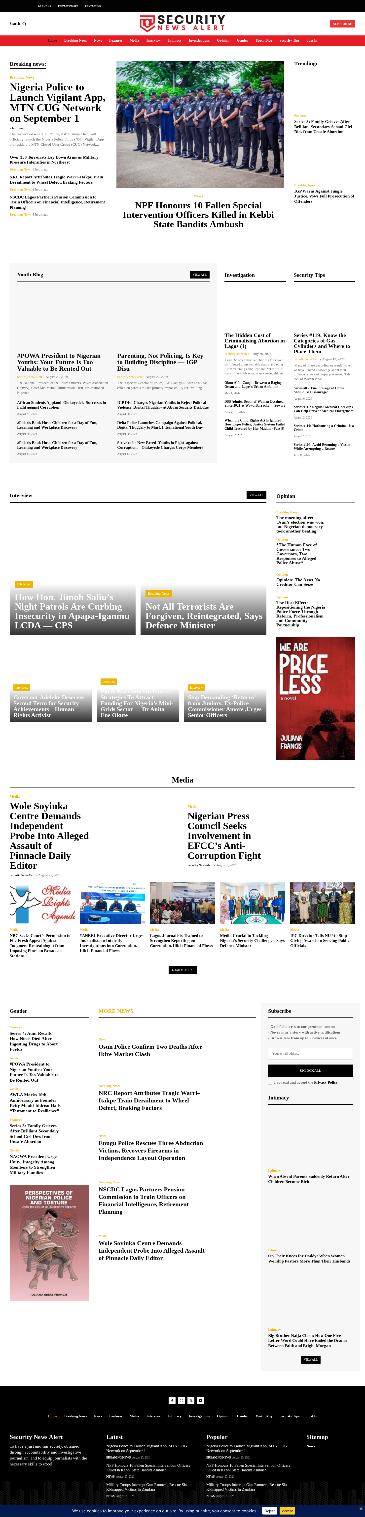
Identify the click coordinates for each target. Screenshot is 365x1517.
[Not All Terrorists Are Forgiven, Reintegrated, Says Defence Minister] (203, 572)
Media (15, 797)
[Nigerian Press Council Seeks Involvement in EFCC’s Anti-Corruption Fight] (313, 835)
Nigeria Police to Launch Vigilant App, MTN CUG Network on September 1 (58, 102)
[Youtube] (200, 1400)
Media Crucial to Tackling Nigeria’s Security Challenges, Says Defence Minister (252, 940)
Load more (181, 969)
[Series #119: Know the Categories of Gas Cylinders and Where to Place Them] (324, 308)
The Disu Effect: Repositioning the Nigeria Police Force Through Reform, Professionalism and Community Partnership (300, 613)
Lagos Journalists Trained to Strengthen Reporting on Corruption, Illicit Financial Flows (181, 940)
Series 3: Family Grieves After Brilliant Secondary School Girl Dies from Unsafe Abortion (323, 126)
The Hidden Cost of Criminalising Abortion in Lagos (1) (254, 340)
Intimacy (274, 1170)
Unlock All (310, 1070)
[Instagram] (181, 1400)
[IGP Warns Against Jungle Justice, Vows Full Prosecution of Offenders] (324, 160)
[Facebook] (172, 1400)
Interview (24, 584)
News (198, 196)
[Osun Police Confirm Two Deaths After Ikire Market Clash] (232, 1047)
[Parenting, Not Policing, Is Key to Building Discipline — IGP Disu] (163, 317)
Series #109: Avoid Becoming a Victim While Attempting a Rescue (322, 447)
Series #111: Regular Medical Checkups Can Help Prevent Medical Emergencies (323, 409)
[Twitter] (190, 1400)
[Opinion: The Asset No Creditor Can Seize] (343, 579)
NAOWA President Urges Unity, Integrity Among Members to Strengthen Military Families (34, 1164)
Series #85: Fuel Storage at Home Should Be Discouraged (319, 390)
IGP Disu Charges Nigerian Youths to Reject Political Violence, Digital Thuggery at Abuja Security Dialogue (163, 404)
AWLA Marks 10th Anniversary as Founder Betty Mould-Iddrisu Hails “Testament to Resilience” (35, 1102)
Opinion (282, 539)
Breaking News (22, 77)
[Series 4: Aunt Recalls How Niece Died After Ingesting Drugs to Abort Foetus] (77, 1037)
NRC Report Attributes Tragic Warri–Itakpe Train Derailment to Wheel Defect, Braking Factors (149, 1100)
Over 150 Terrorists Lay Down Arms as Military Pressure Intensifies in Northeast (54, 160)
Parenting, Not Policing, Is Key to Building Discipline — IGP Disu (160, 362)
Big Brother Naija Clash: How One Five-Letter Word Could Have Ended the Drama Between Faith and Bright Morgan (307, 1340)
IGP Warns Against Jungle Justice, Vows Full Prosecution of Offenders (324, 196)
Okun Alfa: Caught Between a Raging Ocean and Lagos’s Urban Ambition (253, 385)
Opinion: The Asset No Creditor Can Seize (298, 582)
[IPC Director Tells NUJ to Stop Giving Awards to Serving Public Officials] (322, 903)
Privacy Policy (325, 1082)
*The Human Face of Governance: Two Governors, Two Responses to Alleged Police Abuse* (296, 553)
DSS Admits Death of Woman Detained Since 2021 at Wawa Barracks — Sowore (254, 404)
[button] (19, 24)
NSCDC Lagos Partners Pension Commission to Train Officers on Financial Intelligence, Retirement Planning (57, 202)
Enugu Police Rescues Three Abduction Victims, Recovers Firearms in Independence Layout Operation (151, 1150)
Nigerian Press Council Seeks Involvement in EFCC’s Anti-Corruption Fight (224, 835)
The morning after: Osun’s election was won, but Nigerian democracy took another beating (300, 524)
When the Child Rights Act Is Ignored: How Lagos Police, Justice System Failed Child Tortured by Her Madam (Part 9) (254, 425)
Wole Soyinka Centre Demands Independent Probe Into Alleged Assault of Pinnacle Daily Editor (49, 835)
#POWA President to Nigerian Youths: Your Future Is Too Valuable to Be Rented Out (59, 362)
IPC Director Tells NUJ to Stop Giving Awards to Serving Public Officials (320, 940)
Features (300, 115)
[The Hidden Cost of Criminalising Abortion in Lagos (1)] (255, 308)
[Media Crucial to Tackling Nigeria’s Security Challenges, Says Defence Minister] (252, 903)
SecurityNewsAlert (29, 377)
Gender (15, 1058)
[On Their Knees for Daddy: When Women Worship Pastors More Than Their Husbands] (310, 1217)
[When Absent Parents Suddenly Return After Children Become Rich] (310, 1138)
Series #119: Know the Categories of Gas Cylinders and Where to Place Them (322, 343)
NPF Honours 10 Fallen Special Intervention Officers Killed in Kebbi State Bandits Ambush (198, 214)
